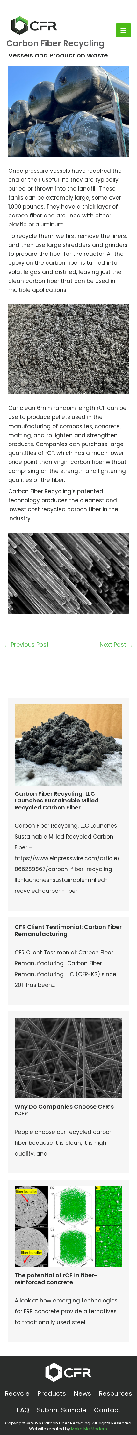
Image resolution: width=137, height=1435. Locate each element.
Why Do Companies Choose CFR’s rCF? (64, 1110)
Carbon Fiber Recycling (55, 43)
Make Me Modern (89, 1429)
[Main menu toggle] (123, 30)
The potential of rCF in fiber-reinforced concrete (56, 1278)
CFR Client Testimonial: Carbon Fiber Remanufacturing (68, 930)
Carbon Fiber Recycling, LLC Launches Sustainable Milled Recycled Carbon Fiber (57, 800)
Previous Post (26, 645)
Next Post (116, 645)
